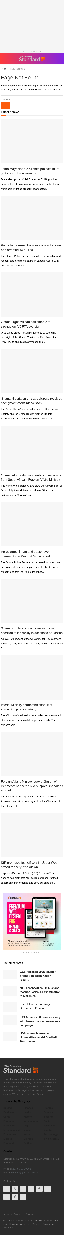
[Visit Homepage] (32, 58)
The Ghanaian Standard (22, 1220)
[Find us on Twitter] (15, 1189)
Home (3, 69)
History (28, 1116)
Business (8, 1112)
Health (27, 1112)
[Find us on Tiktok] (15, 1196)
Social (47, 1121)
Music (27, 1130)
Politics (28, 1143)
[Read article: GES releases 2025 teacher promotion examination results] (10, 974)
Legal (27, 1125)
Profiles (48, 1107)
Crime (6, 1116)
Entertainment (11, 1130)
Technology (51, 1134)
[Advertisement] (32, 23)
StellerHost (8, 1227)
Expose (7, 1138)
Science (48, 1112)
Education (9, 1125)
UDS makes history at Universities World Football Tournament (38, 1037)
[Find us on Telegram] (6, 1196)
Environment (10, 1134)
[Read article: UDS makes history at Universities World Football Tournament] (10, 1036)
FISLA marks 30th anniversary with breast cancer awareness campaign (40, 1021)
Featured (8, 1143)
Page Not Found (16, 69)
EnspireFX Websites (31, 1224)
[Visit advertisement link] (32, 921)
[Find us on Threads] (39, 1189)
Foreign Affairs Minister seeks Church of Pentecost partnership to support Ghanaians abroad (32, 786)
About (6, 1214)
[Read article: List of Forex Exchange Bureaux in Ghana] (10, 1007)
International (31, 1121)
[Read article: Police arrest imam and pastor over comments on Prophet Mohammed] (32, 524)
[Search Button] (59, 58)
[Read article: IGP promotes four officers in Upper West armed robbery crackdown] (32, 835)
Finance (28, 1107)
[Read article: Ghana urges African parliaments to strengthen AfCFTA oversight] (32, 294)
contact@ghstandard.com (25, 1172)
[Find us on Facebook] (6, 1189)
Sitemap (30, 1214)
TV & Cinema (51, 1138)
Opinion (28, 1138)
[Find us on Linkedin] (31, 1189)
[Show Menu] (5, 58)
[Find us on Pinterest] (47, 1189)
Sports (48, 1130)
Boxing (7, 1107)
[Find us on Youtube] (23, 1189)
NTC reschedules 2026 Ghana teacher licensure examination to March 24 (40, 992)
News (27, 1134)
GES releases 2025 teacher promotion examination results (38, 975)
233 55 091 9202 (21, 1168)
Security (48, 1116)
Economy (8, 1121)
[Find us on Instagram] (23, 1196)
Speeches (49, 1125)
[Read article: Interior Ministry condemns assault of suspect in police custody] (32, 677)
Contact (18, 1214)
